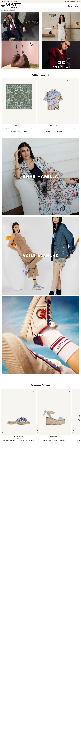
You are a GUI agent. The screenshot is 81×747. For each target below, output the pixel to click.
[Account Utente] (69, 6)
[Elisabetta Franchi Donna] (61, 55)
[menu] (3, 6)
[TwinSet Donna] (61, 26)
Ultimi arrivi (40, 75)
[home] (13, 6)
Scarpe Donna (40, 385)
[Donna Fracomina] (20, 26)
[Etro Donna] (20, 55)
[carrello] (76, 6)
